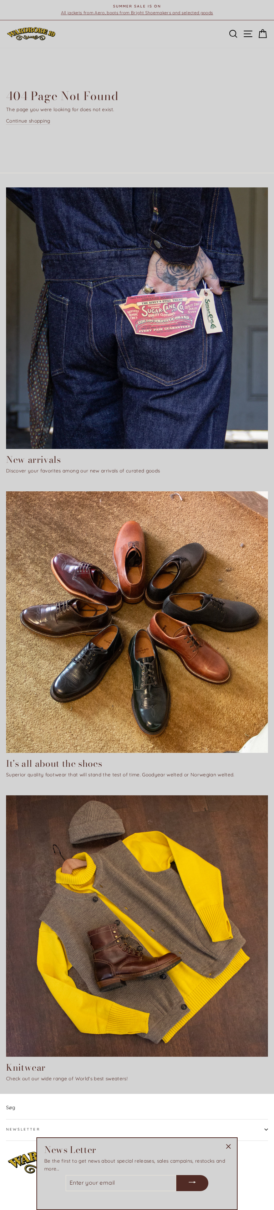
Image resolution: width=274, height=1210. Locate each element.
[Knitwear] (137, 926)
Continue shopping (28, 121)
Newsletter (23, 1129)
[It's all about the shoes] (137, 622)
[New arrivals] (137, 318)
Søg (10, 1107)
